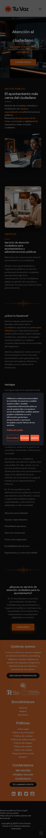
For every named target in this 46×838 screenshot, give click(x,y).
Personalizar (13, 438)
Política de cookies (15, 430)
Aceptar (35, 438)
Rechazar (24, 438)
